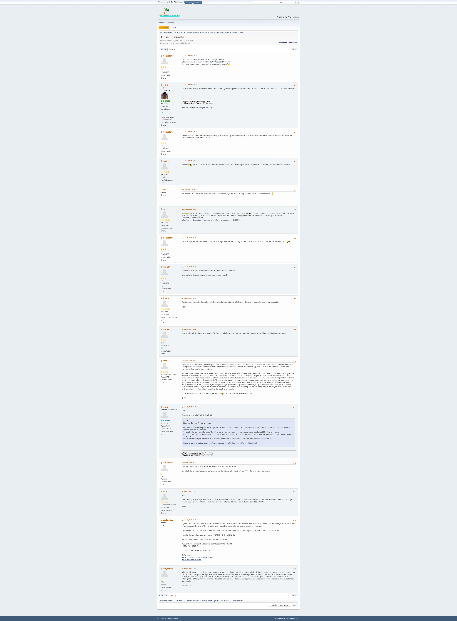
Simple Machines (173, 618)
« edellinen (283, 43)
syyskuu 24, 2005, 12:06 (188, 568)
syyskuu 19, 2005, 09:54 (188, 267)
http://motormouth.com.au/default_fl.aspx (197, 557)
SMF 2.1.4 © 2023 (162, 618)
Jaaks (165, 407)
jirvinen (166, 267)
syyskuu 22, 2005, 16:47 (188, 462)
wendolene (168, 56)
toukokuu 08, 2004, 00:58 (189, 189)
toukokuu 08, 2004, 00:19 (189, 161)
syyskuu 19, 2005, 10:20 (188, 298)
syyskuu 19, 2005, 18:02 (188, 361)
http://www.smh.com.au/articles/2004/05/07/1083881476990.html (206, 62)
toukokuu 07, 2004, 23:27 (189, 132)
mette (166, 161)
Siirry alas (163, 49)
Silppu (166, 298)
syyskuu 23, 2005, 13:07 (188, 520)
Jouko (227, 32)
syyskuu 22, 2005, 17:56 (188, 491)
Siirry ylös (163, 595)
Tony (165, 360)
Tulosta (294, 49)
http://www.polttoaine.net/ (191, 559)
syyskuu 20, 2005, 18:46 (188, 407)
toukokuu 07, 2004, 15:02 (189, 56)
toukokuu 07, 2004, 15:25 (189, 85)
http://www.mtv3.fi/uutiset (191, 220)
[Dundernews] (162, 114)
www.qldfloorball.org (205, 108)
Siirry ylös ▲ (296, 618)
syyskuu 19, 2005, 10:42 (188, 329)
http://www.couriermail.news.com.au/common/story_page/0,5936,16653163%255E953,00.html (220, 443)
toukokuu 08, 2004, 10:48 (189, 209)
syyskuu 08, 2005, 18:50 (188, 238)
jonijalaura (168, 462)
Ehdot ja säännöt (285, 618)
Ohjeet (277, 618)
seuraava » (292, 43)
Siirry (265, 605)
